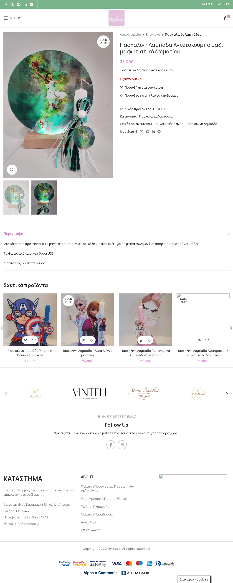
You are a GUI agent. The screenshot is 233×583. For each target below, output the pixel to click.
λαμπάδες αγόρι (172, 124)
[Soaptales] (198, 393)
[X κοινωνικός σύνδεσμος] (12, 4)
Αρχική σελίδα (130, 34)
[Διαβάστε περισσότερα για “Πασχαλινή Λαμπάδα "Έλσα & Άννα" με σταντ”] (84, 340)
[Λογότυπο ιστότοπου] (116, 17)
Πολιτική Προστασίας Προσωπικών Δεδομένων (107, 488)
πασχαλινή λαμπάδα (202, 124)
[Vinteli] (89, 393)
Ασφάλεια (88, 522)
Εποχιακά (153, 34)
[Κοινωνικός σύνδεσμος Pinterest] (18, 4)
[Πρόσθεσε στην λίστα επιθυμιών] (34, 340)
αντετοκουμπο (147, 124)
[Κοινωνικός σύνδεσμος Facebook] (6, 4)
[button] (26, 340)
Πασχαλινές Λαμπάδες (183, 34)
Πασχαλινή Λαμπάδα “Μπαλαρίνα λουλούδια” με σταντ (145, 352)
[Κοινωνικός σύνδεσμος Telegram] (31, 4)
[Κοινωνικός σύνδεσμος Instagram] (122, 444)
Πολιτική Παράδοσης (97, 514)
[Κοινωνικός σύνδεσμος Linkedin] (25, 4)
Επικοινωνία (90, 530)
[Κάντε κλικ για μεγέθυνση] (12, 170)
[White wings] (35, 393)
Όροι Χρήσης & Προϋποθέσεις (104, 498)
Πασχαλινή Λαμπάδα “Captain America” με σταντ (30, 352)
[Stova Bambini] (143, 393)
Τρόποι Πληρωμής (95, 506)
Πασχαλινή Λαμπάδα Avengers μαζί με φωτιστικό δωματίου (203, 352)
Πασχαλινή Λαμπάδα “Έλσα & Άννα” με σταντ (88, 352)
